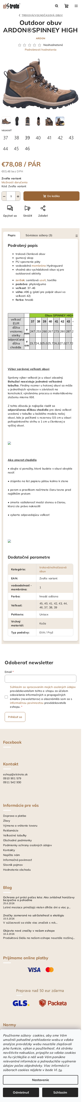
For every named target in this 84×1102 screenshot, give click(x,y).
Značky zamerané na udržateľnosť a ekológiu (33, 915)
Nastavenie (40, 1080)
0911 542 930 (12, 782)
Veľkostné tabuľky (15, 835)
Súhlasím (60, 1092)
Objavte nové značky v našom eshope (29, 930)
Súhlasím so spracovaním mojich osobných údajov (43, 687)
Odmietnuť (21, 1092)
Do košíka (53, 196)
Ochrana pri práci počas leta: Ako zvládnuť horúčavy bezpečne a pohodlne (39, 898)
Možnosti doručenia (14, 182)
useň (42, 280)
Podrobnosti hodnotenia (40, 49)
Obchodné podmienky (17, 840)
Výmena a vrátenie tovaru (20, 825)
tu (60, 1070)
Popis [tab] (11, 235)
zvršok (20, 280)
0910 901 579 (12, 778)
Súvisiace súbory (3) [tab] (39, 235)
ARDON (40, 38)
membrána (39, 265)
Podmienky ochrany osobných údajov (27, 845)
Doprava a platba (14, 816)
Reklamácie (10, 830)
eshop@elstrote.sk (15, 774)
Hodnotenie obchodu (17, 869)
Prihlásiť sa (15, 717)
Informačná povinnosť (17, 860)
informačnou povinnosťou (26, 703)
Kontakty (9, 850)
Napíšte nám (11, 855)
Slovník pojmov (13, 865)
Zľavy (6, 820)
